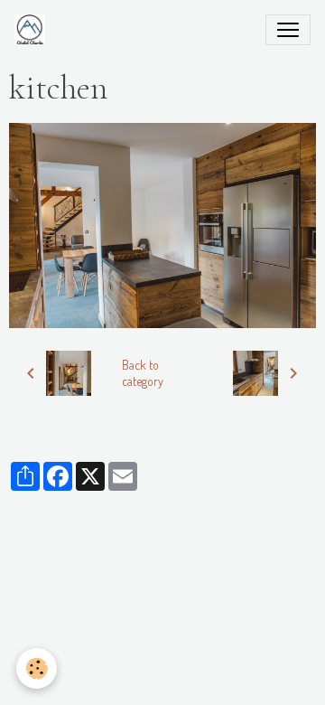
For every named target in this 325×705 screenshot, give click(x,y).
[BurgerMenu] (288, 29)
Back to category (142, 373)
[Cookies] (36, 668)
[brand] (33, 29)
